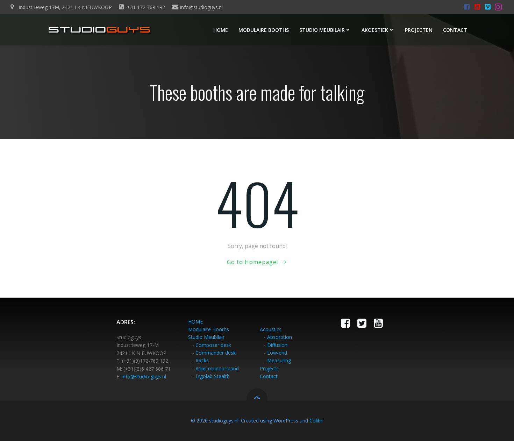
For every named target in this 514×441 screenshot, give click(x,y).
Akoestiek (375, 30)
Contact (455, 30)
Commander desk (215, 352)
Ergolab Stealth (212, 376)
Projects (269, 368)
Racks (202, 360)
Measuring (279, 360)
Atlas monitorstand (217, 368)
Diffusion (277, 345)
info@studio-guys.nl (144, 376)
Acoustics (270, 329)
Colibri (316, 420)
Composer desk (213, 345)
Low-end (277, 352)
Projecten (419, 30)
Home (220, 30)
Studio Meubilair (206, 337)
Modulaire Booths (208, 329)
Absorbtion (279, 337)
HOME (195, 321)
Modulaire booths (263, 30)
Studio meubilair (322, 30)
